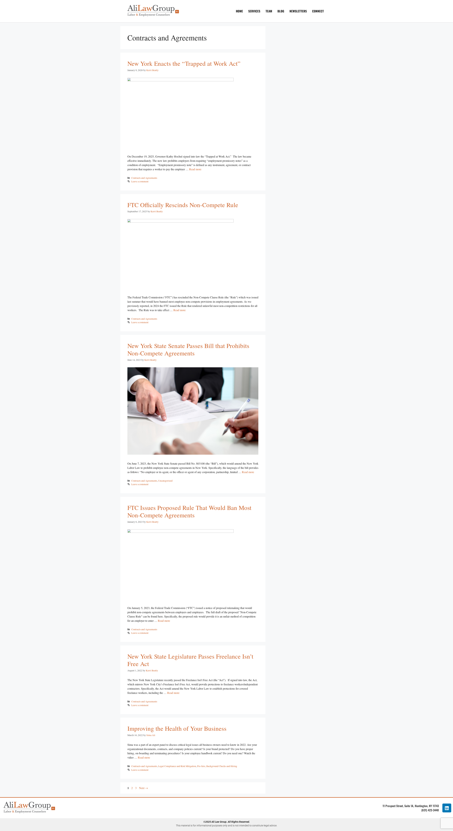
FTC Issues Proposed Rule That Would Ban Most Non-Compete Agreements (189, 511)
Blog (280, 11)
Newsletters (298, 11)
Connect (318, 11)
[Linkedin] (446, 808)
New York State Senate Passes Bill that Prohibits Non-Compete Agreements (188, 349)
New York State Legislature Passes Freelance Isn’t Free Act (190, 660)
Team (269, 11)
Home (239, 11)
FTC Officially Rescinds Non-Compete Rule (182, 205)
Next (143, 788)
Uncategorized (165, 480)
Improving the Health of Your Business (176, 728)
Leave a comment (139, 181)
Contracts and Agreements (144, 177)
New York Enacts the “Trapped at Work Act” (183, 63)
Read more (195, 169)
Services (254, 11)
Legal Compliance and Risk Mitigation (177, 766)
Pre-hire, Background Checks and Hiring (217, 766)
